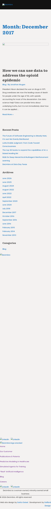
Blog (4, 84)
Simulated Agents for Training (13, 466)
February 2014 (8, 231)
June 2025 (7, 182)
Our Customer (6, 451)
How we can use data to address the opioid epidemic (25, 75)
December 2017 (9, 212)
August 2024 (8, 186)
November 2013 (9, 235)
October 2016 (8, 216)
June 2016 (6, 224)
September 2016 (9, 220)
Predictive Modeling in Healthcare (14, 461)
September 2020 (9, 201)
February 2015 (8, 227)
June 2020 (7, 205)
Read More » (7, 114)
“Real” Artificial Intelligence (12, 472)
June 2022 (7, 193)
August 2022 (8, 190)
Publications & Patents (10, 456)
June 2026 (7, 178)
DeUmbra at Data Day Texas (14, 164)
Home (2, 446)
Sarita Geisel (22, 502)
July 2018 (6, 208)
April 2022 (6, 197)
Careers (3, 482)
